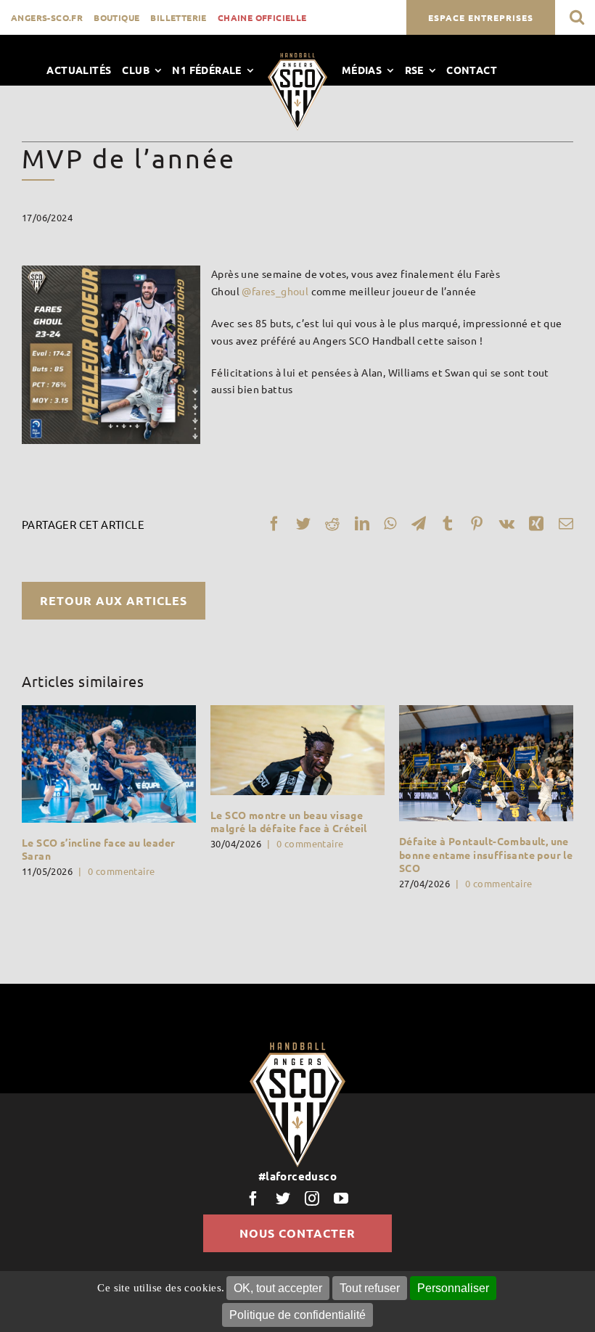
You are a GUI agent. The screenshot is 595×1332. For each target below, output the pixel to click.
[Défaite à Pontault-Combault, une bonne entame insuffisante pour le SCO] (486, 763)
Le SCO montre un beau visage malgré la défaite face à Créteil (288, 821)
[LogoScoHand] (297, 58)
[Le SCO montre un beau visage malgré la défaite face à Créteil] (297, 750)
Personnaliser (453, 1288)
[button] (577, 17)
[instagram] (312, 1198)
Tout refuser (370, 1288)
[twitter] (283, 1198)
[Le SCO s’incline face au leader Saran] (109, 763)
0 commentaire (121, 871)
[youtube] (341, 1198)
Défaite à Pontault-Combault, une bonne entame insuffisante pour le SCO (486, 853)
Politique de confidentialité (297, 1315)
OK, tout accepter (278, 1288)
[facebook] (253, 1198)
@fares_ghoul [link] (275, 290)
